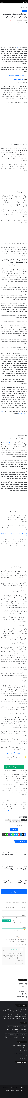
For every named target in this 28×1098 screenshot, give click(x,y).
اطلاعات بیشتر (6, 810)
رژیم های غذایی (6, 442)
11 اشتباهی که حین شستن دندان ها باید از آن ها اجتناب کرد (7, 868)
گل (6, 1037)
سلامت (21, 7)
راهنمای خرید (23, 1031)
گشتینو (25, 984)
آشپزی (24, 1026)
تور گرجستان (24, 986)
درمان (8, 1029)
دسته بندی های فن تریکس (19, 1053)
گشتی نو (25, 997)
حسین (12, 950)
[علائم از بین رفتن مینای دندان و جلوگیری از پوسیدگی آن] (21, 875)
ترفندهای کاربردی (14, 1029)
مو (5, 1034)
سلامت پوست (23, 1034)
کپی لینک (14, 829)
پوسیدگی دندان (8, 819)
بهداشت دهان (18, 79)
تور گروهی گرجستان (22, 991)
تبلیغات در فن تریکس (21, 1047)
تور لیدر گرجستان (23, 993)
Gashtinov (21, 984)
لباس (17, 1034)
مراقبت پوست (11, 1034)
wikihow (20, 817)
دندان (17, 47)
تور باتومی (24, 989)
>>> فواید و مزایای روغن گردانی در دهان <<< (16, 753)
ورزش (24, 1037)
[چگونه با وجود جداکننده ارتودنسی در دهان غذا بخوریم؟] (21, 861)
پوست (20, 1037)
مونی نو (25, 983)
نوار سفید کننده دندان (13, 821)
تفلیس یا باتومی (23, 994)
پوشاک (15, 1037)
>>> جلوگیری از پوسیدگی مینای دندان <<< (16, 75)
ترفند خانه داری (23, 1029)
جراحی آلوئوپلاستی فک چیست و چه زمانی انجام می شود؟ (7, 854)
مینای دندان (21, 821)
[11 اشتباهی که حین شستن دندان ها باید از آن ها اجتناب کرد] (7, 861)
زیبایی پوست (16, 1031)
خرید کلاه (21, 983)
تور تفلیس (24, 988)
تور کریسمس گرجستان (22, 996)
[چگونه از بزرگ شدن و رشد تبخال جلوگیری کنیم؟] (7, 875)
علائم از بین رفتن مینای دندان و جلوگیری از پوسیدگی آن (21, 882)
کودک (11, 1037)
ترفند (9, 1026)
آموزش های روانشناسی (16, 1026)
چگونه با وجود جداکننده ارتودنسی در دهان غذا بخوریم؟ (21, 868)
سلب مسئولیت (22, 1050)
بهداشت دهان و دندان (16, 819)
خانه (25, 7)
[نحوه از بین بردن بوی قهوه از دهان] (21, 847)
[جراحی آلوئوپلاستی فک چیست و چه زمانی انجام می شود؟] (7, 847)
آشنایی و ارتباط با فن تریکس (19, 1045)
